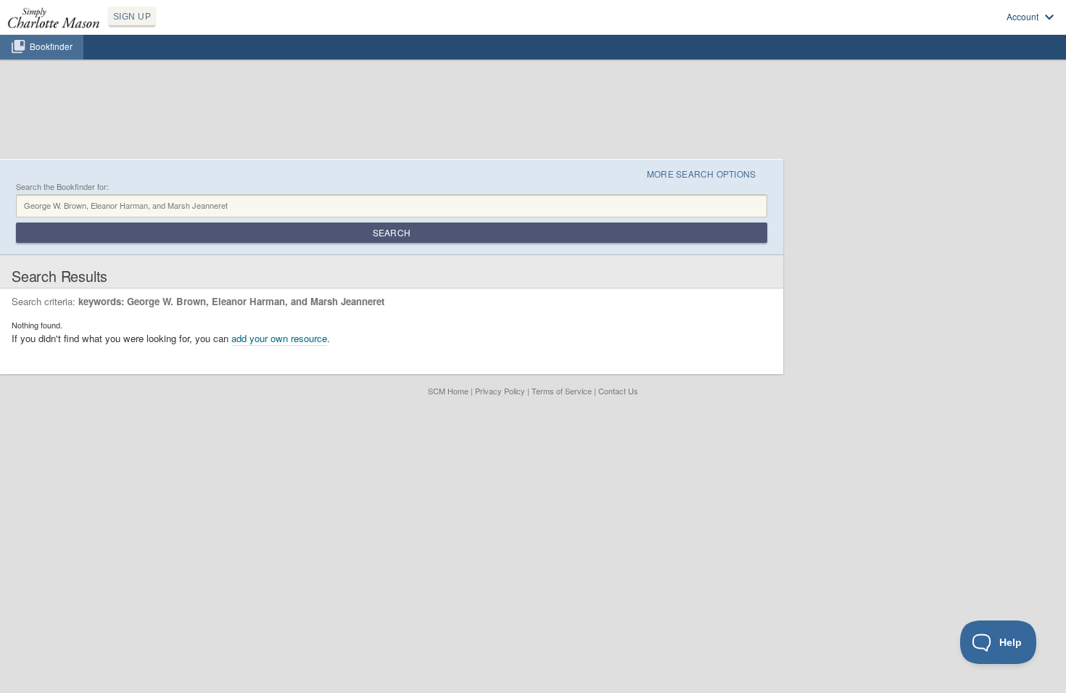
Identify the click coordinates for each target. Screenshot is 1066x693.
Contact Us (618, 391)
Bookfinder (51, 46)
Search (391, 232)
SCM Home (448, 391)
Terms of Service (562, 391)
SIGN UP (132, 17)
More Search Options (701, 173)
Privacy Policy (500, 391)
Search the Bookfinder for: (62, 186)
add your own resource (279, 338)
